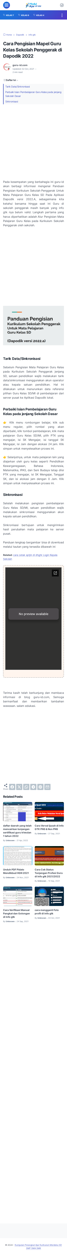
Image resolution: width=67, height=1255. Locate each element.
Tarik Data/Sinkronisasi (17, 86)
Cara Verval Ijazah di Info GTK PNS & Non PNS (49, 827)
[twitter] (19, 787)
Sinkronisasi (11, 101)
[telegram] (33, 787)
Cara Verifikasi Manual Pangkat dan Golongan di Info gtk (16, 913)
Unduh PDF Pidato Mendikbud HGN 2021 (16, 871)
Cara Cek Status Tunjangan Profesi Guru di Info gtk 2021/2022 (49, 873)
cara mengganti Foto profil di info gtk (47, 912)
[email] (47, 787)
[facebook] (12, 787)
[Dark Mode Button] (62, 5)
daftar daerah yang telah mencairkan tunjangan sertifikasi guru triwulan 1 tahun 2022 (17, 830)
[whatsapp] (26, 787)
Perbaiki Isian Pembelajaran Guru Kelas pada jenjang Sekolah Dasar (33, 94)
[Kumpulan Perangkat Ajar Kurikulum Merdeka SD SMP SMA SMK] (33, 5)
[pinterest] (40, 787)
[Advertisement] (33, 142)
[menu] (6, 5)
